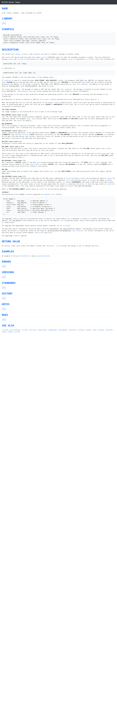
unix (40, 232)
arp (18, 120)
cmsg (87, 330)
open (30, 136)
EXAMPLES (8, 251)
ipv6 (99, 330)
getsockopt (14, 330)
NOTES (5, 304)
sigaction (33, 164)
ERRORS (6, 261)
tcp (106, 148)
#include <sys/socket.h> (12, 35)
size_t (43, 37)
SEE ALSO (8, 325)
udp (19, 157)
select (80, 104)
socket (78, 230)
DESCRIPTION (10, 49)
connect (69, 178)
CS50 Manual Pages (12, 2)
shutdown (61, 330)
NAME (5, 8)
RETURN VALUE (11, 241)
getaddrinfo (43, 256)
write (19, 59)
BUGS (5, 314)
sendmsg (36, 54)
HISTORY (7, 293)
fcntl (24, 134)
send (17, 54)
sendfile (41, 330)
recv (23, 330)
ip (49, 232)
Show (4, 23)
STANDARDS (9, 282)
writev (65, 225)
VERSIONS (8, 272)
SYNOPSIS (8, 29)
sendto (24, 54)
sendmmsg (51, 330)
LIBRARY (7, 18)
